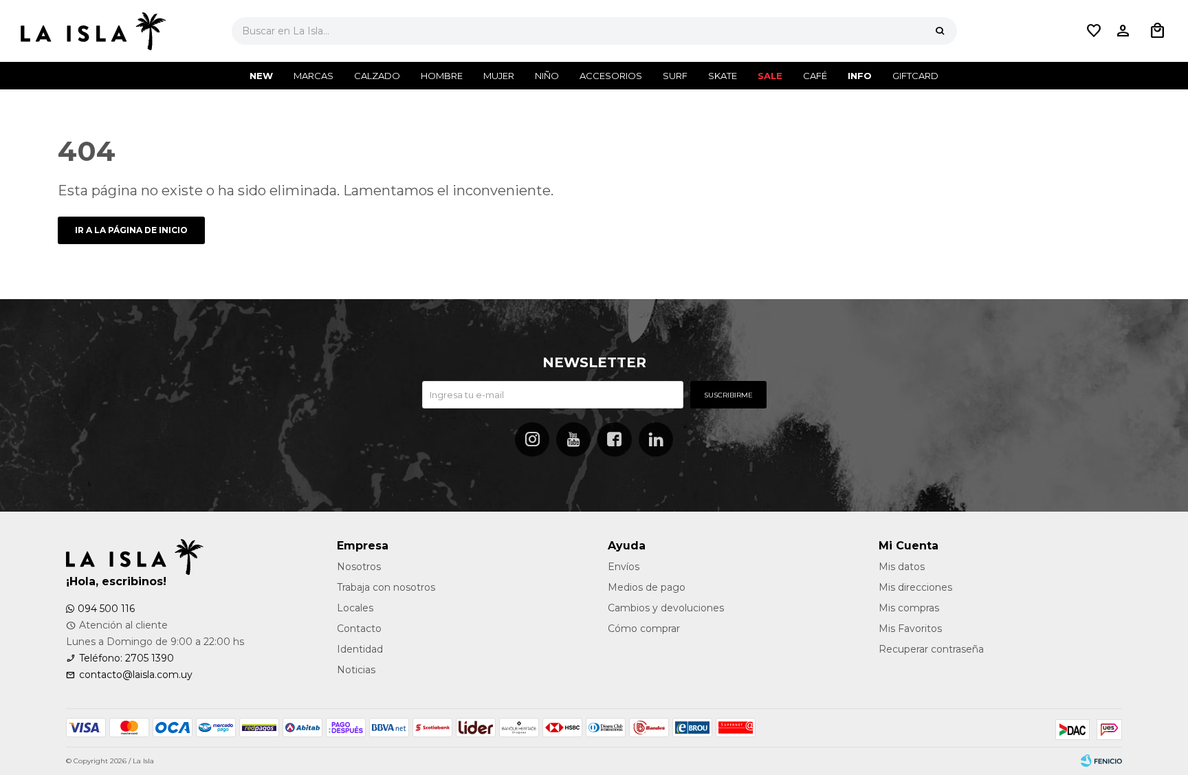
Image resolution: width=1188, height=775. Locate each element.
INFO (860, 75)
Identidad (360, 649)
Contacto (359, 628)
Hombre (442, 75)
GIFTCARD (915, 75)
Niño (547, 75)
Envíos (623, 566)
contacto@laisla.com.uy (135, 674)
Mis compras (909, 608)
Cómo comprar (644, 628)
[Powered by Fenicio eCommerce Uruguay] (1101, 761)
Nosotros (359, 566)
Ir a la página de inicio (131, 230)
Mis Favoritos (910, 628)
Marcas (313, 75)
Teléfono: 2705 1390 (126, 658)
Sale (770, 75)
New (261, 75)
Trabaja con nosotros (386, 587)
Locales (355, 608)
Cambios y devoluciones (666, 608)
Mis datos (902, 566)
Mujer (498, 75)
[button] (940, 31)
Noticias (356, 670)
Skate (722, 75)
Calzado (377, 75)
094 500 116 (106, 608)
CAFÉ (815, 75)
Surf (675, 75)
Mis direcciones (915, 587)
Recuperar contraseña (931, 649)
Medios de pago (646, 587)
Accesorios (611, 75)
